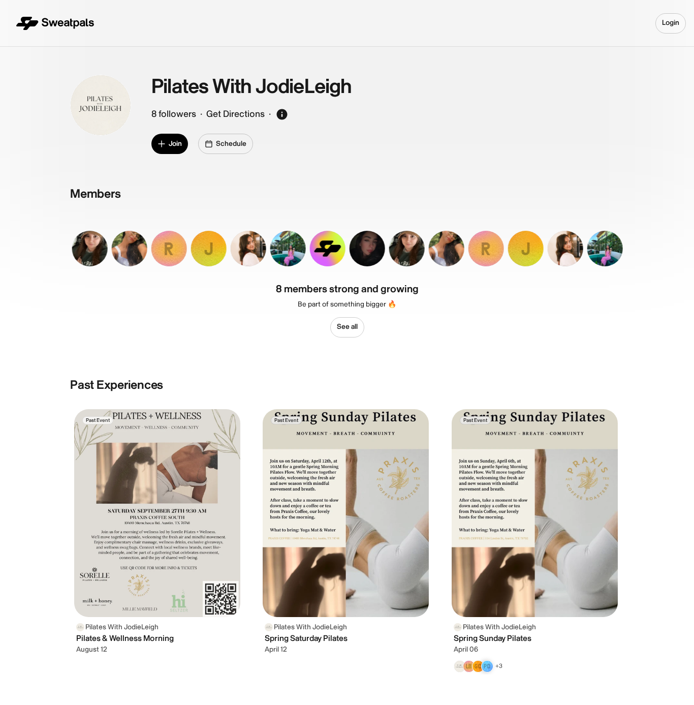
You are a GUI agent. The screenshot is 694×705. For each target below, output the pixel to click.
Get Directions (235, 114)
